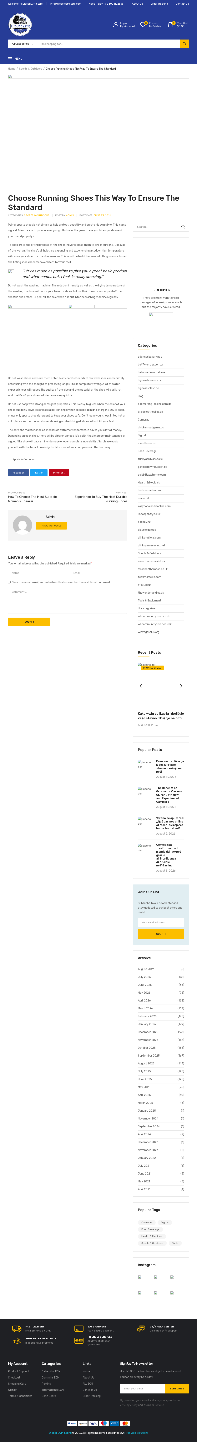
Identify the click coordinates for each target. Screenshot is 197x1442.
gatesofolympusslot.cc (152, 467)
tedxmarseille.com (149, 577)
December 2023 (148, 1142)
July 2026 (144, 977)
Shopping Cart (17, 1383)
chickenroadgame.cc (151, 427)
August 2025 (146, 1063)
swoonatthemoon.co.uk (153, 569)
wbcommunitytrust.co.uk (154, 616)
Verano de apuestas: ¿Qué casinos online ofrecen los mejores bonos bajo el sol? (170, 823)
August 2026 (146, 969)
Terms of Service (153, 1405)
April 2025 (144, 1095)
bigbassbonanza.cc (150, 380)
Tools (175, 1243)
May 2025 (144, 1087)
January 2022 (147, 1158)
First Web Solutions (136, 1433)
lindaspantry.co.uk (149, 514)
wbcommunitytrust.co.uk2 (155, 624)
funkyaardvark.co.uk (150, 459)
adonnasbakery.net (150, 356)
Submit (161, 933)
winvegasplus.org (148, 632)
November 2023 (148, 1150)
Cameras (143, 419)
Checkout (14, 1377)
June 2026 (145, 985)
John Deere (49, 1396)
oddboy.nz (144, 522)
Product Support (18, 1371)
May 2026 (144, 992)
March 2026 (145, 1008)
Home (11, 68)
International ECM (53, 1390)
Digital (142, 435)
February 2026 (147, 1016)
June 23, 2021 (95, 215)
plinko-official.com (149, 537)
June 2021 (144, 1173)
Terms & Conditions (20, 1396)
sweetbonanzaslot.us (151, 561)
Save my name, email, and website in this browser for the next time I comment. (61, 582)
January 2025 (147, 1110)
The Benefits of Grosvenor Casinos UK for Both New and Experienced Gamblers (169, 794)
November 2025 (148, 1040)
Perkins (46, 1383)
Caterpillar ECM (51, 1371)
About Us (88, 1377)
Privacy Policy (129, 1405)
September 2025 (149, 1055)
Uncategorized (147, 608)
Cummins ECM (50, 1377)
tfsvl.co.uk (144, 585)
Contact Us (90, 1390)
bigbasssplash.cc (148, 388)
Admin (64, 215)
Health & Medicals (149, 482)
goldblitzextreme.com (152, 474)
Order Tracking (92, 1396)
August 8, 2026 (166, 870)
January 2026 (147, 1024)
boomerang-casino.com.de (154, 404)
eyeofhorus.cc (147, 443)
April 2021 (144, 1189)
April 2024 (144, 1134)
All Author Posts (51, 525)
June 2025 (145, 1079)
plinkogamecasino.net (151, 545)
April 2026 (144, 1000)
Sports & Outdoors (30, 68)
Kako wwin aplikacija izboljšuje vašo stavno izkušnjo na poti (170, 766)
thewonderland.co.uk (151, 592)
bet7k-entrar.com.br (150, 364)
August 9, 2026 (165, 833)
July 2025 (144, 1071)
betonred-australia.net (152, 372)
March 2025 (145, 1103)
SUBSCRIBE (177, 1388)
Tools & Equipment (149, 600)
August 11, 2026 (148, 725)
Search (183, 227)
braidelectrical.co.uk (150, 411)
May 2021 (144, 1181)
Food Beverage (147, 451)
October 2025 (147, 1047)
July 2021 (144, 1165)
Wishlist (13, 1390)
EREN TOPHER (161, 290)
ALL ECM (88, 1383)
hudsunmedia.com (149, 490)
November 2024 (148, 1118)
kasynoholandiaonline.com (154, 506)
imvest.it (143, 498)
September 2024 (149, 1126)
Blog (140, 396)
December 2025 (148, 1032)
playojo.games (147, 529)
